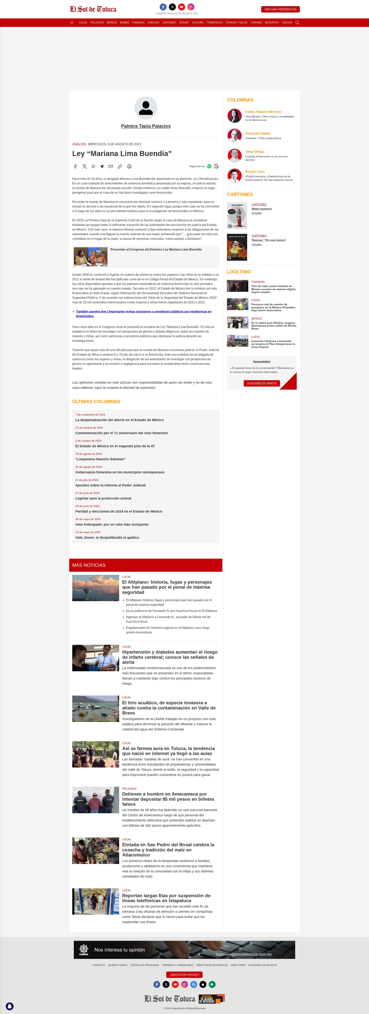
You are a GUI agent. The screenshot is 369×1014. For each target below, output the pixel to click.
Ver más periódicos (280, 9)
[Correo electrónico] (111, 166)
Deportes (272, 22)
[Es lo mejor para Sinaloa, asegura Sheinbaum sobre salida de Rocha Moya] (237, 323)
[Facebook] (163, 6)
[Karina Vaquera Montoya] (234, 115)
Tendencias (215, 22)
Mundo (124, 22)
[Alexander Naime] (234, 135)
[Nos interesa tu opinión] (184, 950)
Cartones (169, 22)
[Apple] (202, 984)
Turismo (256, 22)
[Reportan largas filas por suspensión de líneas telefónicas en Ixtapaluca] (95, 908)
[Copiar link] (120, 166)
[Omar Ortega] (234, 155)
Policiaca (97, 22)
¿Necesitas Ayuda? (184, 974)
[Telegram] (102, 166)
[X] (172, 6)
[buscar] (297, 22)
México (112, 22)
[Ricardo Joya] (234, 175)
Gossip (184, 22)
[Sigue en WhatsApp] (209, 166)
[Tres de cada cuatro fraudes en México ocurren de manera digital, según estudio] (237, 287)
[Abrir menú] (72, 22)
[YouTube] (181, 6)
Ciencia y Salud (236, 22)
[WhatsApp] (93, 166)
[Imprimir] (129, 166)
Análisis (153, 22)
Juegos (287, 22)
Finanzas (138, 22)
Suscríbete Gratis (262, 383)
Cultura (198, 22)
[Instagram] (190, 6)
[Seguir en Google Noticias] (216, 166)
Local (83, 22)
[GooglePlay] (212, 984)
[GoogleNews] (193, 984)
